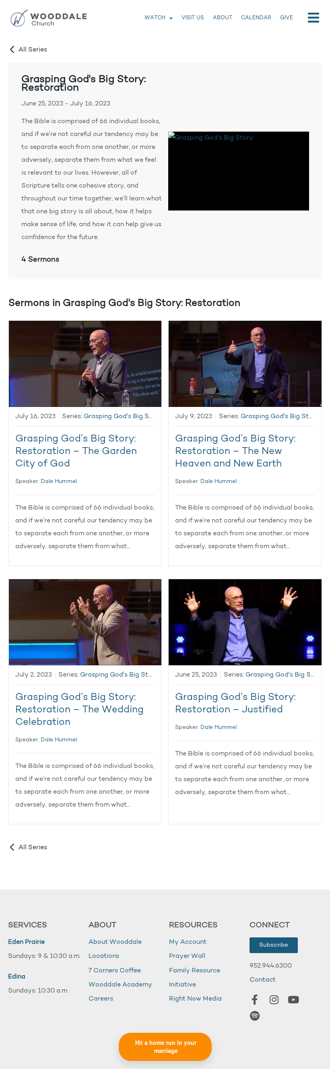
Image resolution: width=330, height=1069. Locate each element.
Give (286, 18)
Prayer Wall (187, 956)
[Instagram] (274, 1000)
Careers (101, 999)
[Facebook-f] (255, 1000)
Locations (104, 956)
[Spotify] (255, 1016)
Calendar (256, 18)
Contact (263, 980)
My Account (187, 942)
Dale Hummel (59, 482)
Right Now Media (195, 999)
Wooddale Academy (120, 985)
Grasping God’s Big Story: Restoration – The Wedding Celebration (79, 710)
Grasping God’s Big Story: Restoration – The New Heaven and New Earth (235, 451)
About (222, 18)
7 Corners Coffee (115, 971)
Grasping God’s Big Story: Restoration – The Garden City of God (76, 451)
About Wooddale (115, 942)
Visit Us (193, 18)
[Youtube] (293, 1000)
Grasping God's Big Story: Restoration (83, 83)
